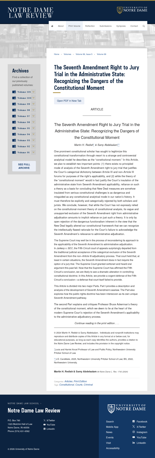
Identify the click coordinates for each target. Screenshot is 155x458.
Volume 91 (24, 152)
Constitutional (66, 384)
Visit (108, 443)
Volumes (67, 54)
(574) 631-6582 (22, 431)
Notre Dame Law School (23, 403)
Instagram (141, 432)
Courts (78, 384)
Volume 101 (24, 91)
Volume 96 (24, 122)
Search (110, 421)
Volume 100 (24, 97)
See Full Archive (24, 166)
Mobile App (112, 427)
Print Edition (80, 381)
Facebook (141, 421)
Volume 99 (101, 54)
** (118, 145)
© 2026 (11, 448)
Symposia (121, 25)
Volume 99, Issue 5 (84, 54)
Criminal (88, 384)
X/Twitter (141, 427)
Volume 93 (24, 140)
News (109, 432)
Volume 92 (24, 146)
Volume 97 (24, 116)
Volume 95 (24, 128)
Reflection (90, 25)
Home (56, 54)
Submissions (106, 25)
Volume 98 (24, 110)
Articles (68, 381)
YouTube (141, 437)
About (61, 25)
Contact (134, 25)
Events (110, 437)
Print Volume (74, 25)
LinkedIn (141, 443)
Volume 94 (24, 134)
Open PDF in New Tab (69, 100)
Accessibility (113, 448)
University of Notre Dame (132, 10)
